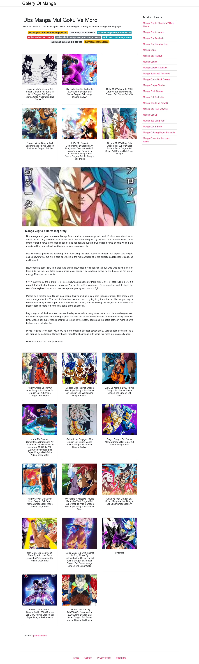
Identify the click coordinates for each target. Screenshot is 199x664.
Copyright (121, 657)
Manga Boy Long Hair (153, 120)
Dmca (76, 657)
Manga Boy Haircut (152, 55)
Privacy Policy (104, 657)
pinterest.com (40, 635)
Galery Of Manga (39, 3)
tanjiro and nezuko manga (40, 37)
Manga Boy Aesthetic (153, 38)
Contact (88, 657)
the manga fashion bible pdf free (66, 41)
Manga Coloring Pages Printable (159, 132)
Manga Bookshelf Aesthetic (156, 73)
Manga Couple (150, 61)
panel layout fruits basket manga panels (47, 32)
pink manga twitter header (82, 32)
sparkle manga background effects (114, 32)
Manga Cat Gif (150, 114)
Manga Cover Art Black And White (156, 140)
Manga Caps (149, 49)
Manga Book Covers (153, 91)
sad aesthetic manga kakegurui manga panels (78, 37)
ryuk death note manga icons (117, 37)
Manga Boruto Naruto (153, 32)
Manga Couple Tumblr (154, 85)
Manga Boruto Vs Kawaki (155, 102)
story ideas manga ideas (96, 41)
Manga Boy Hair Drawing (155, 108)
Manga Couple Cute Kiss (155, 67)
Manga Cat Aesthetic (153, 97)
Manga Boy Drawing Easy (155, 43)
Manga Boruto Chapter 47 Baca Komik (158, 24)
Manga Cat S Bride (152, 126)
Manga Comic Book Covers (156, 79)
